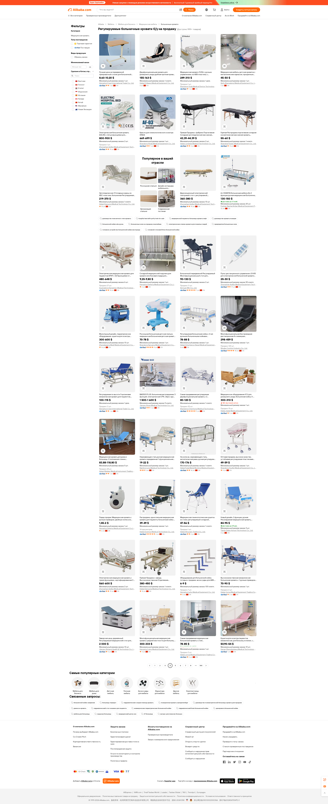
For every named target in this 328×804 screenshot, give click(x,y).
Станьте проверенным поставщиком (238, 746)
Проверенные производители (160, 735)
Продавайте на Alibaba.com (234, 732)
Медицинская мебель (148, 24)
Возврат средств (192, 746)
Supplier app (169, 781)
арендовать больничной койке (227, 708)
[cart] (215, 10)
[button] (180, 9)
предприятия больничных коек (225, 224)
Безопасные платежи (119, 732)
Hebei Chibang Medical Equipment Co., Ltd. (157, 83)
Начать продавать (230, 737)
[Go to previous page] (149, 665)
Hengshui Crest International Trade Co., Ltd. (116, 83)
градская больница (104, 714)
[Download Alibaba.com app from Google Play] (246, 781)
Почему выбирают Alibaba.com (85, 732)
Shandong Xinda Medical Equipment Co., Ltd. (157, 144)
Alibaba (101, 24)
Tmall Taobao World (151, 792)
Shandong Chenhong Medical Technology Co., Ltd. (198, 409)
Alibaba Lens (86, 781)
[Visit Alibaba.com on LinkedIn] (229, 762)
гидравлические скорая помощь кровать (138, 703)
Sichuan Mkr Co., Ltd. (188, 288)
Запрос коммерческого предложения (163, 740)
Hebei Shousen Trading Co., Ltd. (192, 532)
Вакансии (77, 746)
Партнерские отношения (233, 751)
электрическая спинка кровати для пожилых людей (188, 224)
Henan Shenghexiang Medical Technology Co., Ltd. (239, 649)
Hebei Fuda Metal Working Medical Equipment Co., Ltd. (198, 468)
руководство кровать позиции (225, 218)
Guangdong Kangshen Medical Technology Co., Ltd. (117, 288)
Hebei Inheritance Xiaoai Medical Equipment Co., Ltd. (198, 345)
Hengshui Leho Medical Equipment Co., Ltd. (197, 592)
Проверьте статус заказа (233, 742)
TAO (184, 792)
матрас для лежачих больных (171, 714)
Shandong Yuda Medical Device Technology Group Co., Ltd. (198, 86)
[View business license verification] (187, 800)
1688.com (138, 792)
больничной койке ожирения (84, 703)
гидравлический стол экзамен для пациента (110, 708)
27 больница (148, 714)
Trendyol (191, 792)
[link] (324, 779)
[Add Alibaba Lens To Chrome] (111, 781)
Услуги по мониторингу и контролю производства (125, 755)
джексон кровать (80, 708)
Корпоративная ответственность (87, 742)
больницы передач (109, 703)
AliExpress (127, 792)
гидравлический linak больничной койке (193, 708)
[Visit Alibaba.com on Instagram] (239, 762)
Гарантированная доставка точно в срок (124, 743)
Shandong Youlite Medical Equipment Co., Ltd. (239, 468)
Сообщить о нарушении (195, 759)
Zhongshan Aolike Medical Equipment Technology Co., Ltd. (117, 147)
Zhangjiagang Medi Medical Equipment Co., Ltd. (117, 345)
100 (201, 665)
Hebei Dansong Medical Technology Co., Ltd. (117, 204)
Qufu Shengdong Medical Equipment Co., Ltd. (239, 83)
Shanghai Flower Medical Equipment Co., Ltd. (238, 144)
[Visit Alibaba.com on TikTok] (249, 762)
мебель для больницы (82, 714)
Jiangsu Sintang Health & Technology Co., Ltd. (117, 649)
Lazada (164, 792)
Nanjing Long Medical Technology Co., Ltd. (156, 468)
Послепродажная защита (120, 749)
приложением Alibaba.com (205, 781)
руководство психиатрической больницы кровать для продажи (219, 703)
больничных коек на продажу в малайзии (146, 224)
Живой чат (189, 737)
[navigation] (82, 345)
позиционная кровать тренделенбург (174, 703)
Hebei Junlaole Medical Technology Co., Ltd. (197, 144)
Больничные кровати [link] (169, 24)
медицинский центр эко (127, 714)
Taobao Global (174, 792)
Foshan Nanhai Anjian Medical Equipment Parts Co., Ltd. (239, 206)
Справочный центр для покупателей (200, 732)
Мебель (111, 24)
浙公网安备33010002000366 (206, 800)
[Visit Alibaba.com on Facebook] (224, 762)
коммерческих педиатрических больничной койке (152, 708)
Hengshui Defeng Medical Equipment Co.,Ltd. (158, 284)
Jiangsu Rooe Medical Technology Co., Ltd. (157, 405)
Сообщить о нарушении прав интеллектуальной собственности (199, 752)
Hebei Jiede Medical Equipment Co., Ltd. (237, 411)
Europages (201, 792)
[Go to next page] (206, 665)
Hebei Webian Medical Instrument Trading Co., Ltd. (117, 471)
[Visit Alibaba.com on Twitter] (234, 762)
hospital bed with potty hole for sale (151, 218)
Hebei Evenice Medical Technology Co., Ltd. (157, 532)
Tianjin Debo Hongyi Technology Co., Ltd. (237, 530)
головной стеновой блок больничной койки (163, 230)
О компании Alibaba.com (83, 726)
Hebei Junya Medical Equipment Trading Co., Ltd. (239, 592)
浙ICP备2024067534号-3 (229, 800)
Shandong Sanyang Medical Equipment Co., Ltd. (158, 345)
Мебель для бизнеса (126, 24)
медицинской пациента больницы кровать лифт (189, 218)
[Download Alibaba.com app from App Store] (227, 781)
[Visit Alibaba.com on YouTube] (244, 762)
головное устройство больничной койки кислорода (121, 230)
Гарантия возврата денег (120, 737)
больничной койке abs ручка (112, 224)
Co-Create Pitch (79, 737)
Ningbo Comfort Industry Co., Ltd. (234, 348)
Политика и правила (118, 761)
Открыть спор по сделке (195, 742)
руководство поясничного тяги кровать (116, 218)
